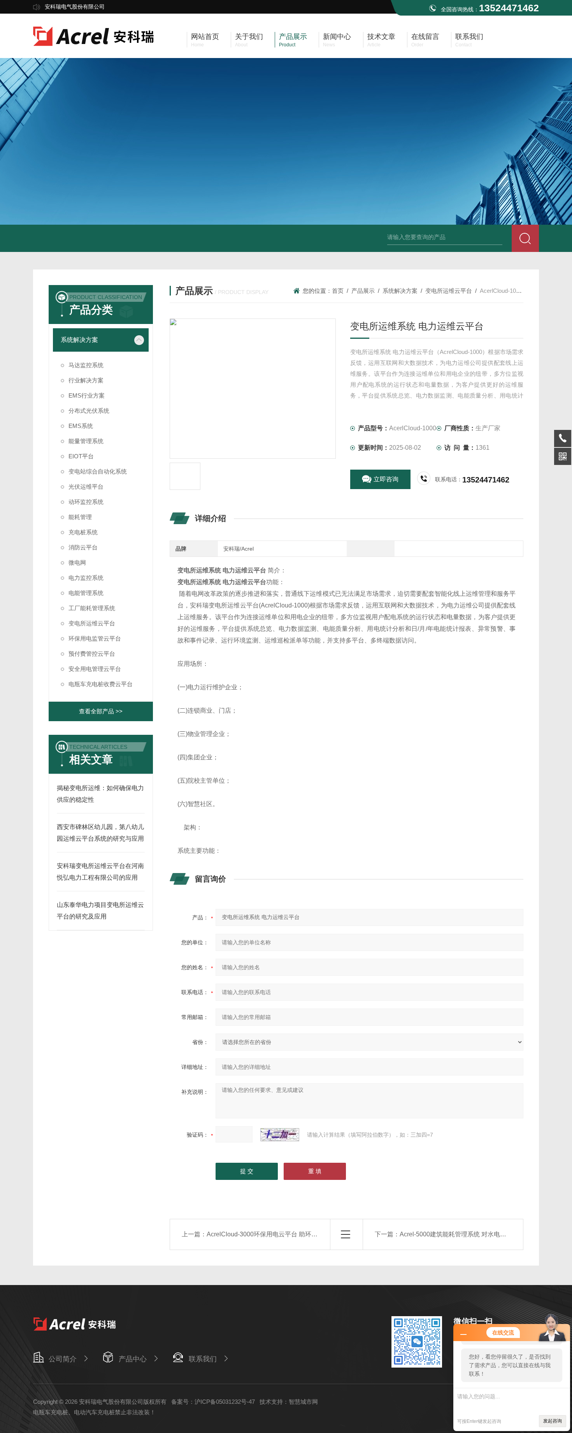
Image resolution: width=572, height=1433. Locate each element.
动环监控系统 (86, 501)
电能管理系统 (86, 593)
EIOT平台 (81, 456)
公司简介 (63, 1359)
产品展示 (363, 290)
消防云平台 (83, 547)
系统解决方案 (400, 290)
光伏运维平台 (86, 486)
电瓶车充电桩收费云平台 (100, 684)
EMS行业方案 (86, 395)
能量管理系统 (86, 441)
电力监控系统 (86, 577)
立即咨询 (386, 479)
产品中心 (133, 1359)
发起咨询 (552, 1421)
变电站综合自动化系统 (97, 471)
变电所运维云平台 (448, 290)
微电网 (77, 562)
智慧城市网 (303, 1401)
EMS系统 (80, 426)
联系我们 (203, 1359)
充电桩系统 (83, 532)
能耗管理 (80, 517)
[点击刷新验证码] (279, 1134)
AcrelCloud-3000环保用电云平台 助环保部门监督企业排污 (287, 1234)
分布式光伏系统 (88, 410)
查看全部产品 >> (101, 711)
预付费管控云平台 (91, 653)
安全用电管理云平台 (94, 668)
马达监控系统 (86, 365)
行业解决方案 (86, 380)
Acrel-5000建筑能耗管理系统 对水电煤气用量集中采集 (475, 1234)
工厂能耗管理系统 (91, 608)
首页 (338, 290)
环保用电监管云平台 (94, 638)
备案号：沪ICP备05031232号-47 (213, 1401)
